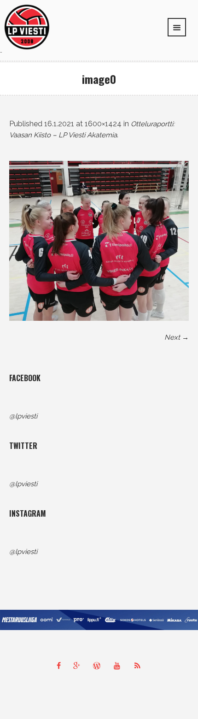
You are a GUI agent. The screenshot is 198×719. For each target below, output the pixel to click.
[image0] (99, 241)
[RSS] (139, 665)
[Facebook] (58, 665)
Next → (176, 337)
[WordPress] (99, 665)
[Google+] (79, 665)
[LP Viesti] (27, 26)
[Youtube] (119, 665)
